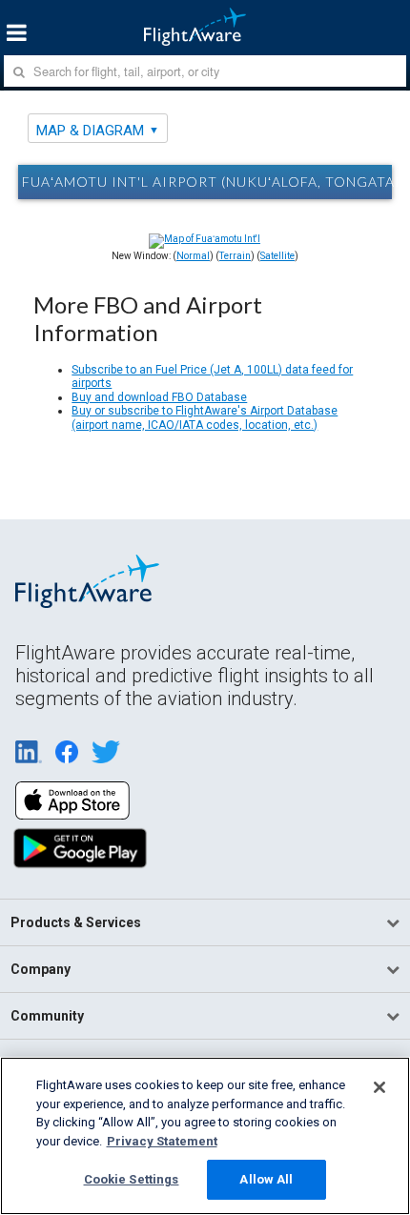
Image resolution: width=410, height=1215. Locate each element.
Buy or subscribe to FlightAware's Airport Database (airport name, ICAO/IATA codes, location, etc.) (205, 417)
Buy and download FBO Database (159, 397)
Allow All (266, 1179)
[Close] (379, 1087)
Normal (193, 256)
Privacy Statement (162, 1141)
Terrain (235, 256)
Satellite (277, 256)
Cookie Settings (131, 1179)
